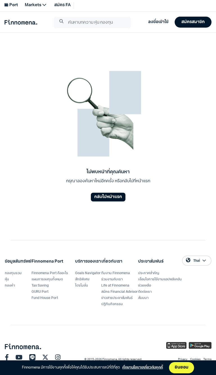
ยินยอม (181, 367)
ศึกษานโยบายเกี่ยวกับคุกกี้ (142, 367)
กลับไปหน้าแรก (108, 197)
